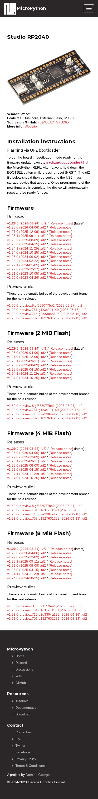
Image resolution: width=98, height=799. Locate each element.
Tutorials (21, 701)
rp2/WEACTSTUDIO (53, 122)
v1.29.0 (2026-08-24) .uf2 (27, 223)
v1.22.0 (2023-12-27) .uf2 (26, 269)
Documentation (26, 707)
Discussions (24, 669)
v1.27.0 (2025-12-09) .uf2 (26, 232)
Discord (21, 663)
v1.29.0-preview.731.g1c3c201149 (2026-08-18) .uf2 (46, 310)
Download (22, 714)
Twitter (20, 745)
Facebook (22, 752)
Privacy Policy (25, 759)
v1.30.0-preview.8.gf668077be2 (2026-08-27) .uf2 (44, 305)
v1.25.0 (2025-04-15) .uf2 (26, 244)
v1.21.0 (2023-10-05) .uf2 (26, 273)
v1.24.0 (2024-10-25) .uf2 (26, 252)
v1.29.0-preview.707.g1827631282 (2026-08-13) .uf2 (47, 318)
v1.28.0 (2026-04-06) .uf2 (26, 227)
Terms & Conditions (30, 765)
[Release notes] (61, 223)
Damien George (38, 775)
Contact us (23, 732)
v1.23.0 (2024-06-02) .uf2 (26, 257)
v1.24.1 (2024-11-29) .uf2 (26, 248)
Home (19, 656)
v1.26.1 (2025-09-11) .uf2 (26, 236)
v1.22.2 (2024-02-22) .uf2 (26, 261)
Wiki (18, 676)
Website (31, 126)
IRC (18, 739)
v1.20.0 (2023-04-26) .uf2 (26, 277)
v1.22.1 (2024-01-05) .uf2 (26, 265)
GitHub (20, 683)
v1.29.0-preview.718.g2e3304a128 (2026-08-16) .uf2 (47, 314)
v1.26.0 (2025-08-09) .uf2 (26, 240)
